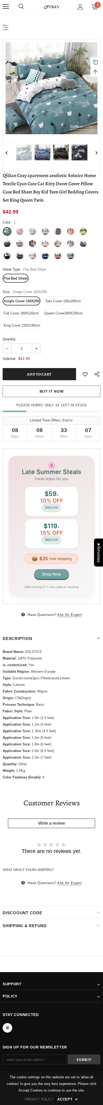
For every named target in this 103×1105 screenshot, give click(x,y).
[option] (51, 88)
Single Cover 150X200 (21, 301)
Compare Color (81, 126)
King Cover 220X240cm (22, 325)
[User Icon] (80, 7)
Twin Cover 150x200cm (63, 301)
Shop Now (51, 574)
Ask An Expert (69, 615)
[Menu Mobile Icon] (6, 6)
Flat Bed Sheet (15, 278)
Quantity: (10, 339)
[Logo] (51, 6)
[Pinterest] (7, 1028)
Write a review (51, 823)
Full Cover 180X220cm (21, 313)
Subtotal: (9, 359)
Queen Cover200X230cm (63, 313)
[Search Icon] (21, 6)
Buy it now (52, 391)
